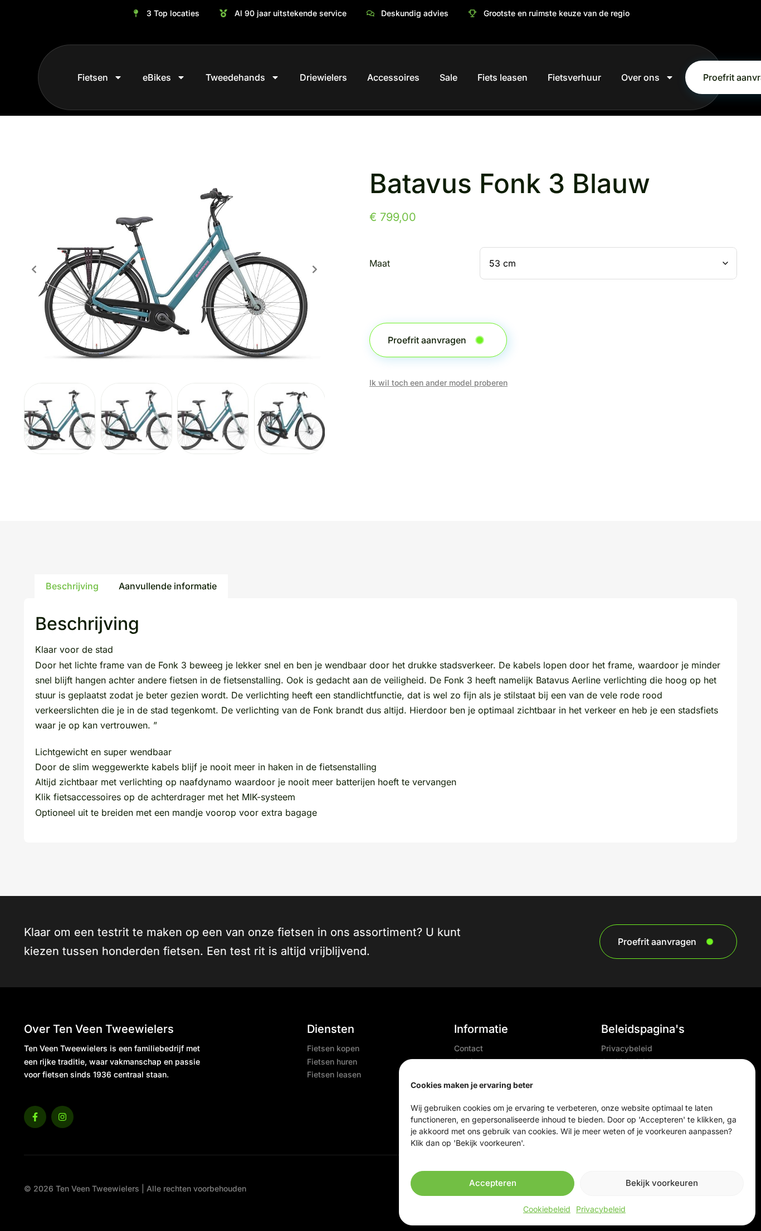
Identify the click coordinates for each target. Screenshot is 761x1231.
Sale (448, 77)
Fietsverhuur (574, 77)
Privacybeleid (601, 1209)
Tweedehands (235, 77)
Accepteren (492, 1183)
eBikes (157, 77)
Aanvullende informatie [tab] (168, 586)
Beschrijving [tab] (72, 586)
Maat (379, 264)
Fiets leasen (502, 77)
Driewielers (323, 77)
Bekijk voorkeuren (662, 1183)
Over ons (640, 77)
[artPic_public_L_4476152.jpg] (174, 269)
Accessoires (393, 77)
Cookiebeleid (546, 1209)
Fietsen (92, 77)
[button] (34, 269)
